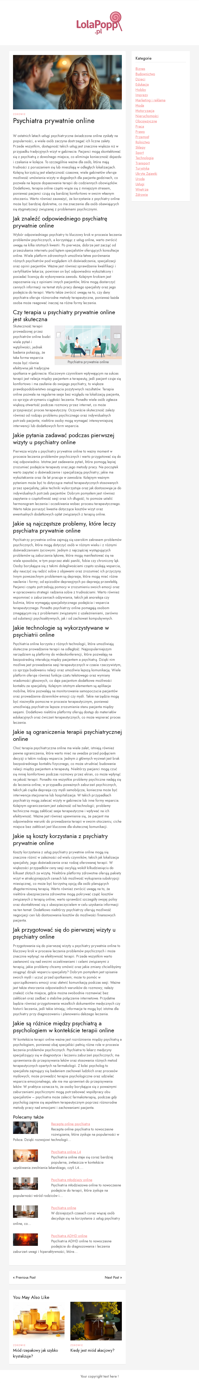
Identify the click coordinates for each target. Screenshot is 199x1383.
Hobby (140, 89)
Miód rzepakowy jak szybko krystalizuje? (35, 1353)
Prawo (140, 131)
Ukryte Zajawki (146, 173)
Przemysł (142, 137)
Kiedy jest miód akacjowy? (92, 1350)
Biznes (140, 68)
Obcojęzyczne (146, 121)
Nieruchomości (147, 116)
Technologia (144, 157)
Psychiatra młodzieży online (71, 1179)
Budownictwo (145, 74)
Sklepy (140, 147)
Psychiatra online (63, 1207)
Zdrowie (19, 114)
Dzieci (140, 79)
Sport (139, 152)
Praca (139, 126)
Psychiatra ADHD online (69, 1235)
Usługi (139, 184)
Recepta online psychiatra (70, 1124)
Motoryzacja (144, 110)
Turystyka (142, 168)
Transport (142, 163)
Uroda (140, 178)
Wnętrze (141, 189)
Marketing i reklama (150, 100)
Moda (139, 105)
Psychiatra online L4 (66, 1152)
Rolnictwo (142, 142)
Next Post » (113, 1277)
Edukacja (142, 84)
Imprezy (141, 95)
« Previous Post (24, 1277)
